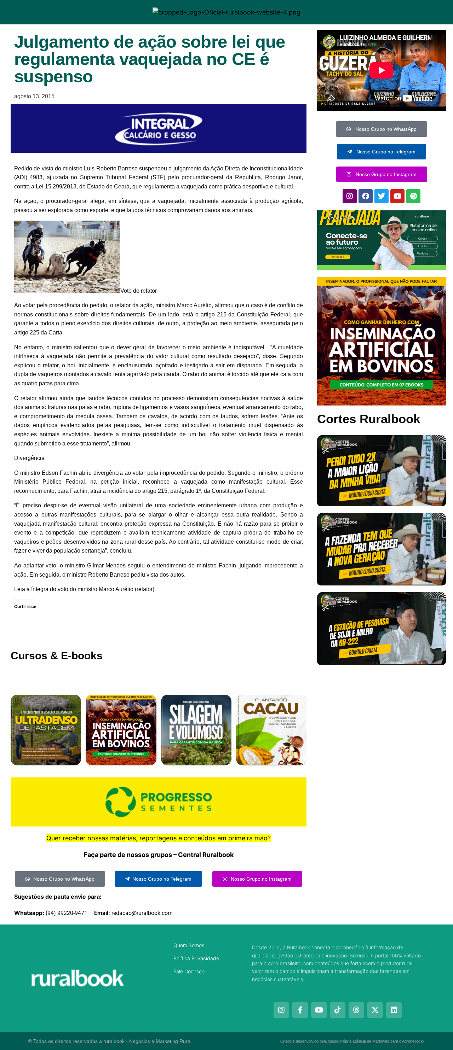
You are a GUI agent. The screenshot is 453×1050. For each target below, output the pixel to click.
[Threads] (356, 1010)
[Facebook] (366, 196)
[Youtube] (397, 196)
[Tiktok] (337, 1010)
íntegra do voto (49, 589)
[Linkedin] (394, 1010)
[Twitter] (381, 196)
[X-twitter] (375, 1010)
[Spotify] (413, 196)
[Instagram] (350, 196)
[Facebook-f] (300, 1010)
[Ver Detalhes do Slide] (381, 240)
